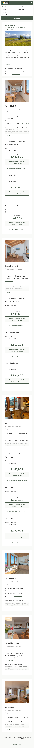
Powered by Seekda (17, 744)
